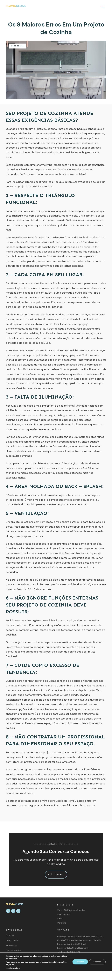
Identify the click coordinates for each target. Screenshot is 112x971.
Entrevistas (11, 945)
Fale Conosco (63, 914)
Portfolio (61, 923)
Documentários (13, 950)
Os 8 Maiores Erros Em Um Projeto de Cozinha (56, 28)
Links (59, 918)
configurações (13, 968)
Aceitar (80, 961)
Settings (97, 961)
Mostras (10, 935)
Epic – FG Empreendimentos (71, 910)
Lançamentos (12, 940)
